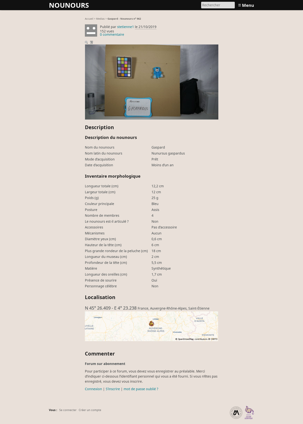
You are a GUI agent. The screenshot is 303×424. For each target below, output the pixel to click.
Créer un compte (90, 410)
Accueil (89, 18)
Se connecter (68, 410)
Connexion (93, 389)
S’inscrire (113, 389)
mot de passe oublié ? (141, 389)
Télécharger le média (92, 42)
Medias (100, 18)
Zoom (86, 42)
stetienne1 (125, 26)
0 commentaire (112, 34)
